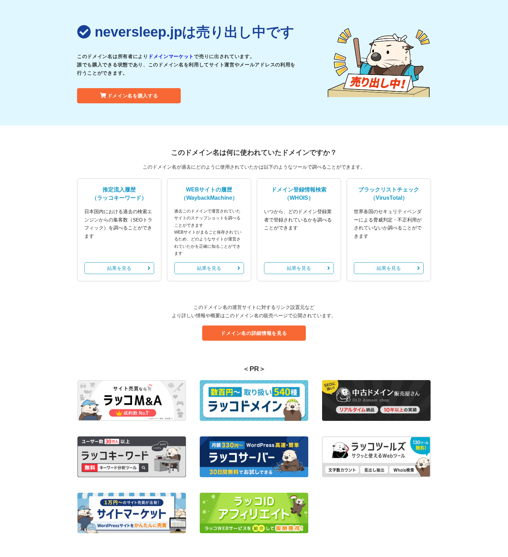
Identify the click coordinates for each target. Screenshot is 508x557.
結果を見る (119, 268)
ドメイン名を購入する (132, 95)
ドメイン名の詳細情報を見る (254, 333)
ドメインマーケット (171, 56)
